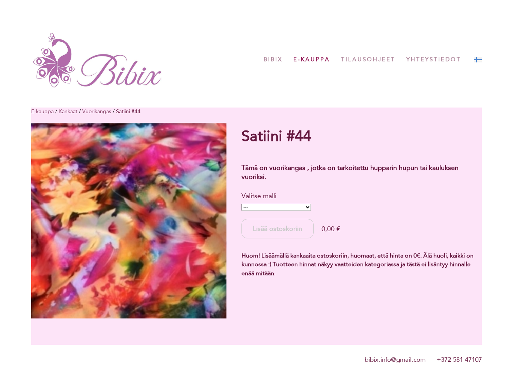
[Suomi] (478, 59)
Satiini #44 (128, 111)
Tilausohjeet (368, 59)
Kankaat (68, 111)
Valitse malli (258, 196)
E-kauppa (311, 59)
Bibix (273, 59)
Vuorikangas (96, 111)
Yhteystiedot (433, 59)
